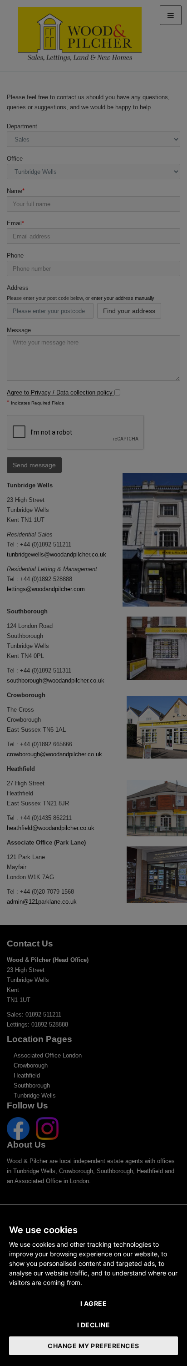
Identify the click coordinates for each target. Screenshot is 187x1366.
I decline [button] (93, 1325)
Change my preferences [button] (93, 1346)
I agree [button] (93, 1303)
